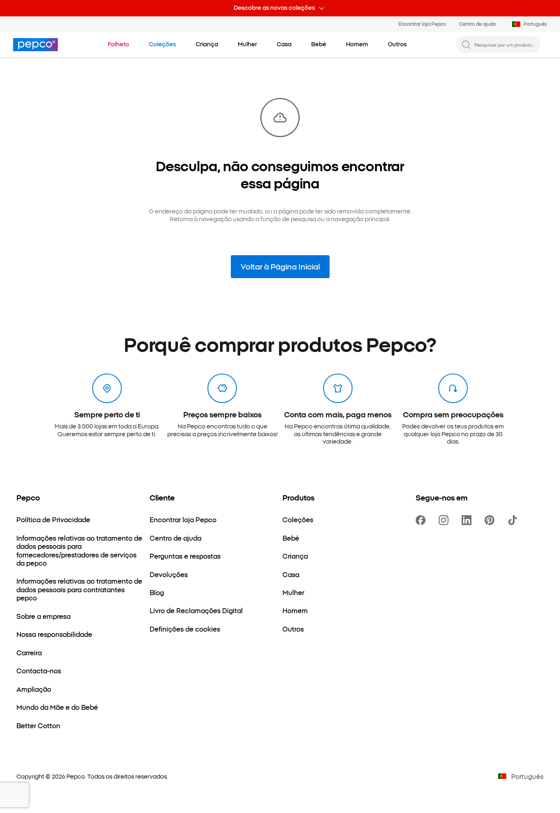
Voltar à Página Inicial (280, 266)
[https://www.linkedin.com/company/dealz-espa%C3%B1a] (468, 520)
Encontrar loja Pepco (422, 23)
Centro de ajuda (477, 23)
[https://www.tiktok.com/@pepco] (514, 520)
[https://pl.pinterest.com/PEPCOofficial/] (491, 520)
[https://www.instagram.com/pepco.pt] (445, 520)
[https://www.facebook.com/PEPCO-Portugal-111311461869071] (422, 520)
